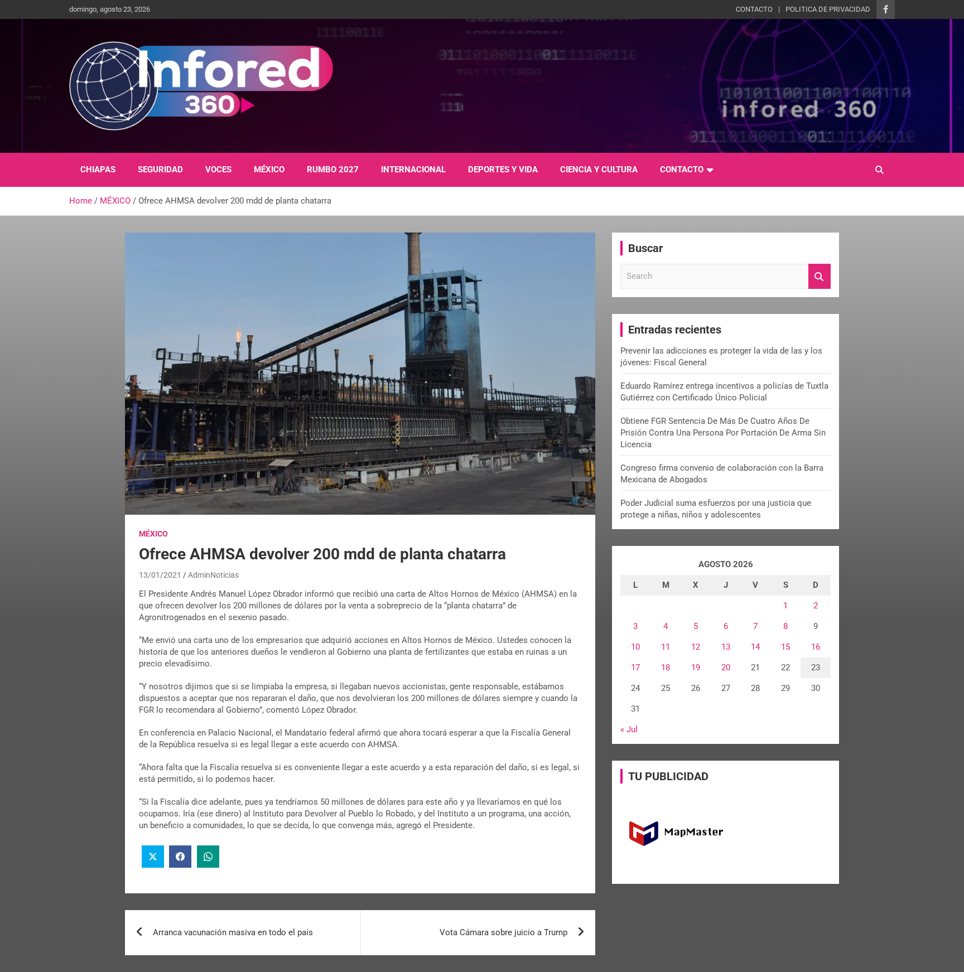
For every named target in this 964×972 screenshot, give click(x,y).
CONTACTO (754, 9)
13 (725, 647)
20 (725, 667)
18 (665, 667)
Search (819, 276)
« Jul (629, 729)
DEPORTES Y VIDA (503, 170)
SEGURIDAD (160, 170)
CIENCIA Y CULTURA (599, 170)
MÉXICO (269, 170)
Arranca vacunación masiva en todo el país (233, 932)
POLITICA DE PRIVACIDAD (827, 9)
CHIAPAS (97, 170)
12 (695, 647)
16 (815, 647)
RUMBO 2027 (333, 170)
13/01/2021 (160, 574)
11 (665, 647)
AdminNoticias (213, 574)
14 (755, 647)
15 (785, 647)
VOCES (218, 170)
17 (635, 667)
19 (695, 667)
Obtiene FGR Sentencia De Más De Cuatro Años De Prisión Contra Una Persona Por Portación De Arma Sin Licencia (723, 432)
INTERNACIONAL (413, 170)
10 (635, 647)
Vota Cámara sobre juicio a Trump (503, 932)
